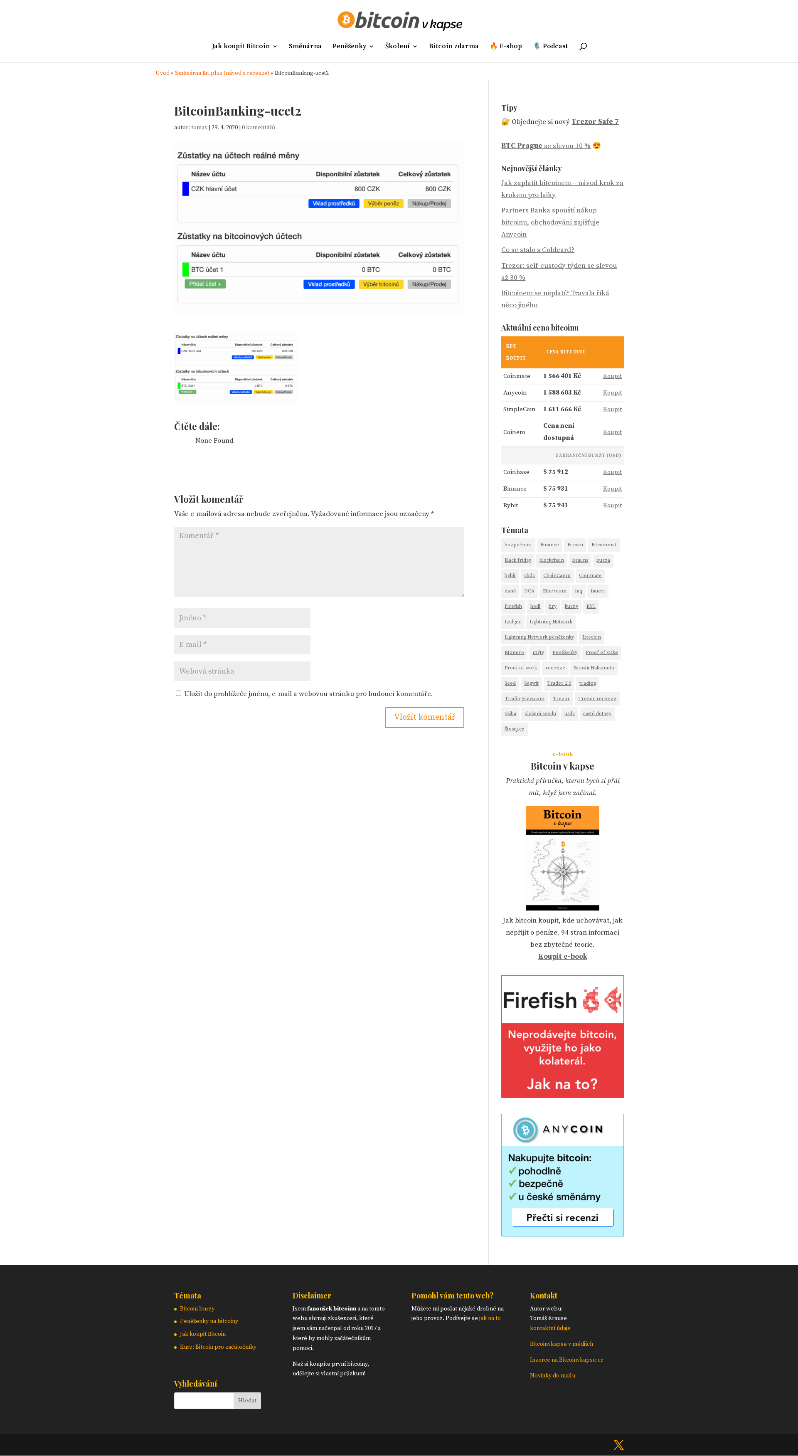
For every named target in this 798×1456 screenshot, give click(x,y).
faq (578, 591)
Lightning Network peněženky (539, 637)
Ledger (513, 622)
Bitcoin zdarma (454, 46)
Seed (510, 683)
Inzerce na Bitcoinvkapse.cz (567, 1360)
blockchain (551, 560)
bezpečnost (518, 545)
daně (510, 591)
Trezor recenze (597, 699)
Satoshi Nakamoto (594, 668)
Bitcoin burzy (197, 1309)
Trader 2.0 (559, 683)
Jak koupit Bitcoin (241, 46)
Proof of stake (602, 652)
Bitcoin (575, 545)
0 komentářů (258, 127)
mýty (538, 652)
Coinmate (590, 576)
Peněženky (349, 46)
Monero (514, 652)
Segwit (531, 683)
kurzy (571, 606)
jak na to (490, 1318)
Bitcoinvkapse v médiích (561, 1344)
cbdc (529, 576)
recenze (555, 668)
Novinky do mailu (552, 1375)
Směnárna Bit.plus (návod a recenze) (222, 73)
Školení (397, 46)
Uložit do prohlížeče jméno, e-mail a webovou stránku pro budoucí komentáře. (308, 693)
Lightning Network (551, 622)
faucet (598, 591)
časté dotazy (597, 714)
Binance (549, 545)
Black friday (518, 560)
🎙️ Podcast (550, 46)
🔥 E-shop (506, 46)
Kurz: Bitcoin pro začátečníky (218, 1347)
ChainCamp (557, 576)
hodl (535, 606)
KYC (591, 606)
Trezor (561, 699)
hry (553, 606)
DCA (529, 591)
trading (587, 683)
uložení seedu (540, 714)
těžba (510, 714)
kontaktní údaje (550, 1328)
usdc (569, 714)
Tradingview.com (524, 699)
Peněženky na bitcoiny (209, 1321)
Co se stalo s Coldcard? (537, 249)
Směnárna (305, 46)
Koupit (612, 376)
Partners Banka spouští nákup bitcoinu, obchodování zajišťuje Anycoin (550, 222)
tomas (199, 127)
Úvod (162, 73)
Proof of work (521, 668)
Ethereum (554, 591)
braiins (580, 560)
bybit (510, 576)
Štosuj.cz (515, 729)
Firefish (513, 606)
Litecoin (591, 637)
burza (603, 560)
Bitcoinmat (603, 545)
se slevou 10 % (546, 146)
